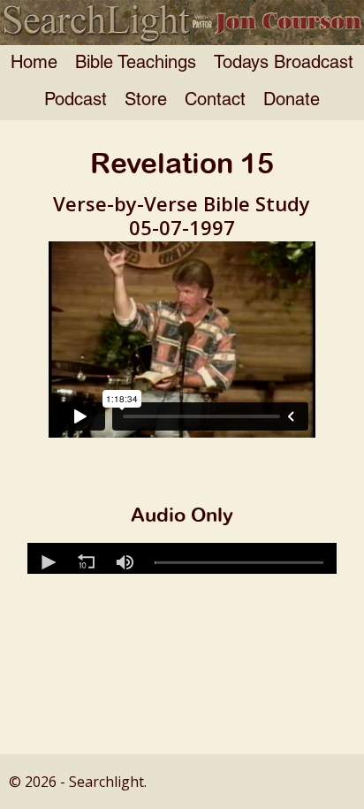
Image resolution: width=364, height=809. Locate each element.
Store (146, 101)
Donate (291, 101)
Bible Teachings (135, 64)
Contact (215, 101)
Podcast (75, 101)
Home (34, 64)
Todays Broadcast (283, 64)
